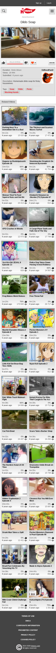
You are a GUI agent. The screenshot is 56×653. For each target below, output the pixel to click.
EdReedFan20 (48, 70)
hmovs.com (35, 646)
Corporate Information (28, 625)
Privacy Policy (28, 635)
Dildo (20, 89)
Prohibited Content (28, 630)
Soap (12, 89)
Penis (29, 89)
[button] (28, 42)
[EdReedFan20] (47, 78)
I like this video (3, 62)
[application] (28, 42)
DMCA (28, 621)
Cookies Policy (28, 639)
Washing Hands (12, 92)
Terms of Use (28, 616)
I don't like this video (26, 62)
